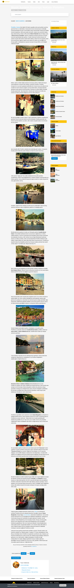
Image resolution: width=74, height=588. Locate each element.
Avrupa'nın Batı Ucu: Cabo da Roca (29, 572)
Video (34, 1)
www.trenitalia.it (27, 514)
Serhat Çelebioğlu (24, 565)
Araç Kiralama (55, 1)
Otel (39, 1)
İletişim (51, 582)
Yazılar (29, 1)
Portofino (13, 27)
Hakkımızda (29, 582)
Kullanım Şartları (36, 582)
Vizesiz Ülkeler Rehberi (45, 578)
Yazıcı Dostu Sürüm (16, 557)
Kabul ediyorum (63, 585)
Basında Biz (56, 582)
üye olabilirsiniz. (34, 546)
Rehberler (23, 1)
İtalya (36, 511)
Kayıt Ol (32, 553)
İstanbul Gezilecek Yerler (60, 578)
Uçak (48, 1)
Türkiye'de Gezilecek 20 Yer (16, 578)
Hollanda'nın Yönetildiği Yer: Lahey (29, 567)
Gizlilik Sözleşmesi (44, 582)
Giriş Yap (23, 553)
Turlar (43, 1)
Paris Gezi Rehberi (31, 578)
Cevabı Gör (54, 158)
